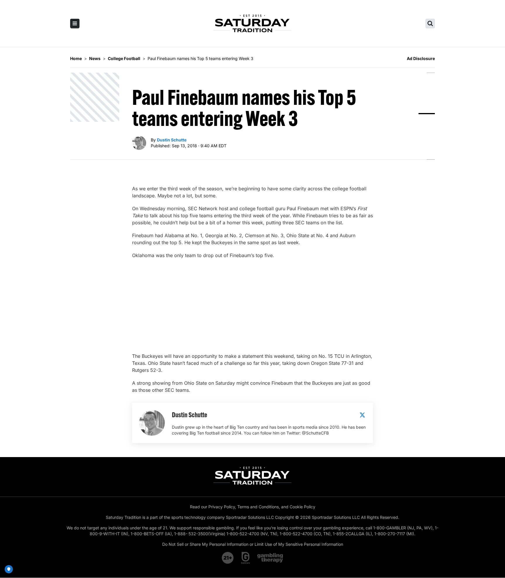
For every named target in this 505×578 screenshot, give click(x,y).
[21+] (228, 558)
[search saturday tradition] (430, 23)
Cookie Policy (302, 506)
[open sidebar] (74, 23)
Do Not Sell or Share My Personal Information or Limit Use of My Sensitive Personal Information (252, 544)
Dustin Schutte (171, 139)
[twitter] (362, 414)
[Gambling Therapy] (270, 558)
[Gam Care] (245, 558)
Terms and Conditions (258, 506)
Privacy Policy (221, 506)
